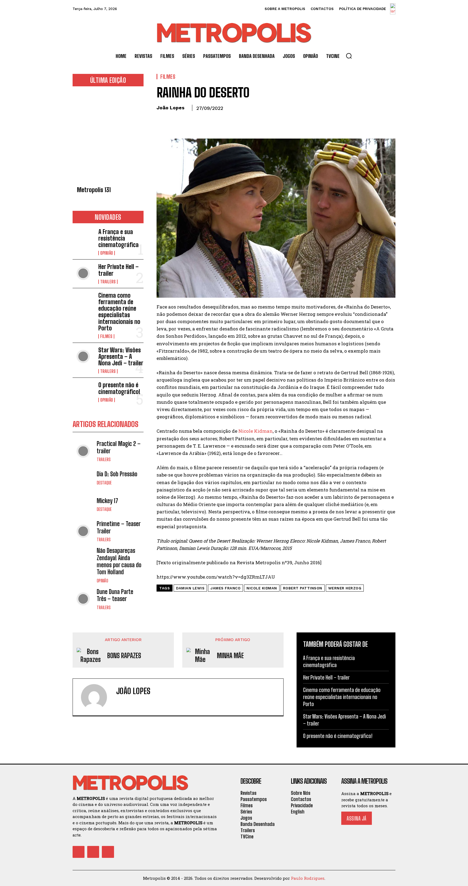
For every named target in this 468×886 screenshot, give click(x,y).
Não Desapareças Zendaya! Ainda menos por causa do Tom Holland (119, 561)
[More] (212, 120)
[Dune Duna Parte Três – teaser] (83, 599)
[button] (348, 55)
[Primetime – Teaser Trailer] (83, 531)
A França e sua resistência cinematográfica (118, 238)
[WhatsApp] (199, 120)
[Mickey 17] (83, 504)
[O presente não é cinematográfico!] (83, 391)
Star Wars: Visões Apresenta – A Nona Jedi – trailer (120, 356)
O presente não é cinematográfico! (119, 388)
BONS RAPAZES (124, 655)
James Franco (225, 588)
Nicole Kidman (255, 431)
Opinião (106, 253)
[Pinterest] (186, 120)
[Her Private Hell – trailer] (83, 273)
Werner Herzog (345, 588)
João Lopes (170, 107)
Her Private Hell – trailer (118, 270)
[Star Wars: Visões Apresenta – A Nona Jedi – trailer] (83, 356)
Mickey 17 (107, 500)
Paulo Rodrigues (307, 878)
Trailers (108, 282)
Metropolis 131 (94, 189)
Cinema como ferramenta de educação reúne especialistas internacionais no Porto (119, 312)
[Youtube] (108, 852)
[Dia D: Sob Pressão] (83, 477)
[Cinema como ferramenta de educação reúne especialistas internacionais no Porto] (83, 301)
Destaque (104, 483)
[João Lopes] (97, 697)
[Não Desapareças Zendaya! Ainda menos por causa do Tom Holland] (83, 558)
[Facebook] (162, 120)
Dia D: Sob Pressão (117, 474)
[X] (174, 120)
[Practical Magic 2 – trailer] (83, 451)
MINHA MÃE (230, 655)
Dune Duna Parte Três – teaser (115, 595)
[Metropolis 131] (108, 138)
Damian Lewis (190, 588)
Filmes (106, 336)
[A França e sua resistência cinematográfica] (83, 238)
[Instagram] (93, 852)
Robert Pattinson (302, 588)
